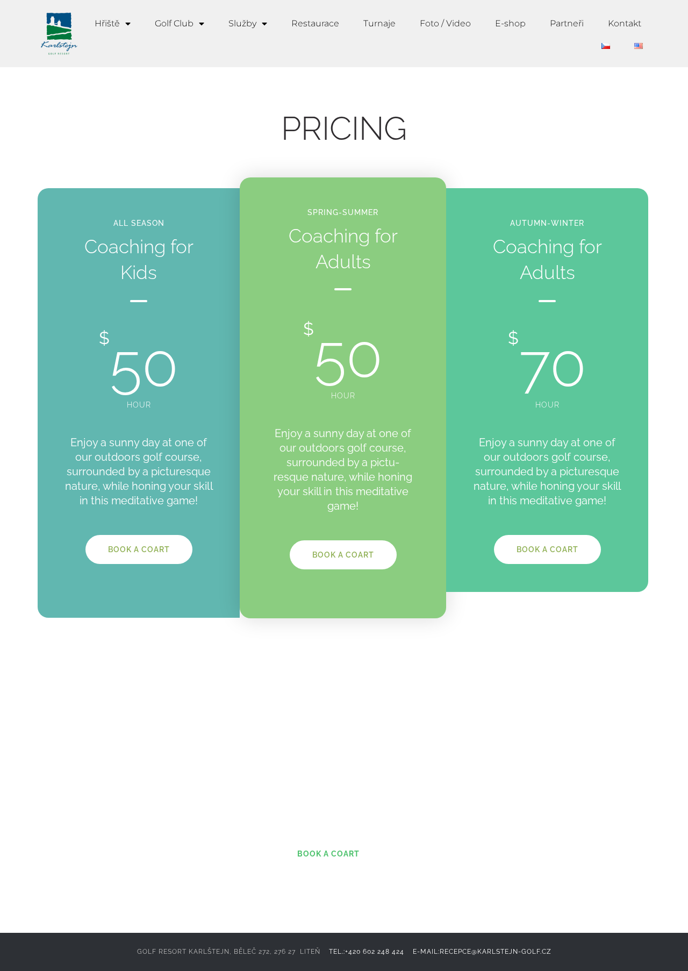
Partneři (567, 23)
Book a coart (139, 549)
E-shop (510, 23)
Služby (242, 23)
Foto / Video (445, 23)
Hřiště (107, 23)
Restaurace (315, 23)
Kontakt (624, 23)
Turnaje (379, 23)
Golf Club (174, 23)
